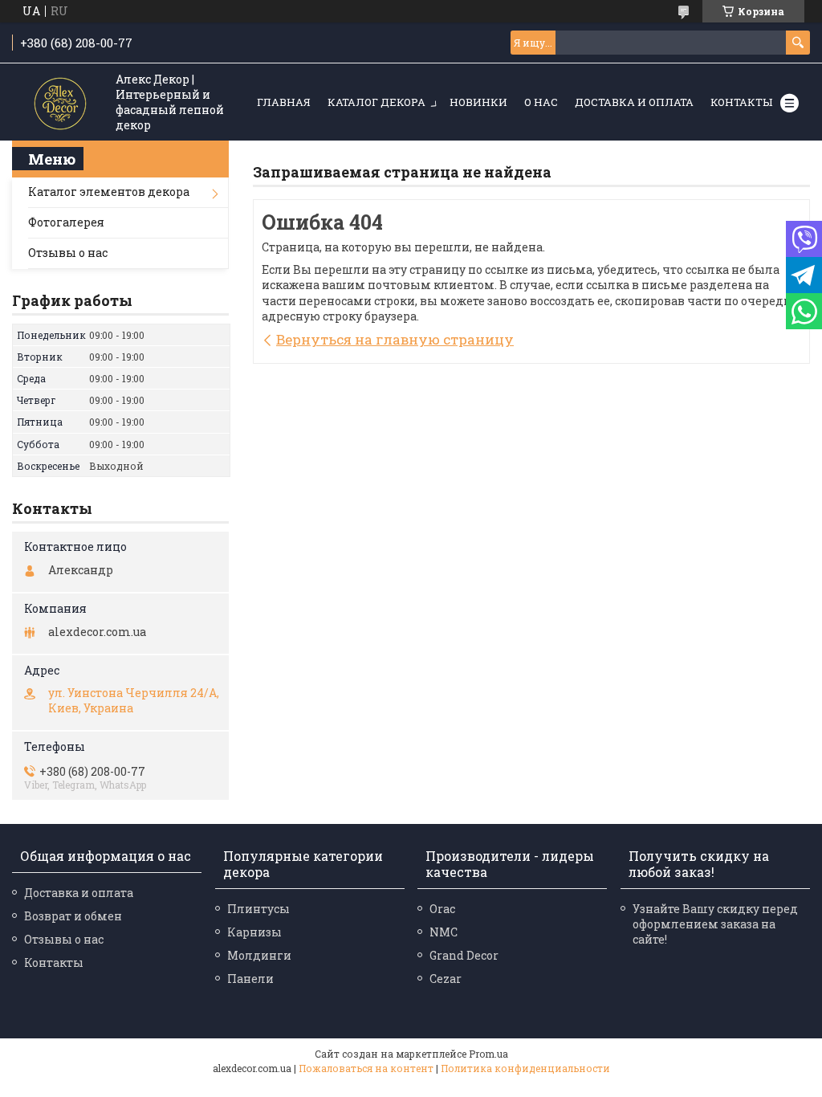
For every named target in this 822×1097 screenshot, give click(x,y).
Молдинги (259, 955)
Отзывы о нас (68, 252)
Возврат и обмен (73, 916)
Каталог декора (376, 102)
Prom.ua (488, 1053)
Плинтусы (258, 908)
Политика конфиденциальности (525, 1068)
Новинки (478, 102)
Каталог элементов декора (108, 191)
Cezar (445, 978)
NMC (443, 932)
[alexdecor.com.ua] (60, 103)
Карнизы (254, 932)
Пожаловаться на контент (366, 1068)
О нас (541, 102)
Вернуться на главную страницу (395, 339)
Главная (284, 102)
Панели (250, 978)
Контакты (741, 102)
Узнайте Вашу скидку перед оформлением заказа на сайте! (715, 924)
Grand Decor (463, 955)
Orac (442, 908)
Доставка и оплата (634, 102)
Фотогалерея (66, 222)
